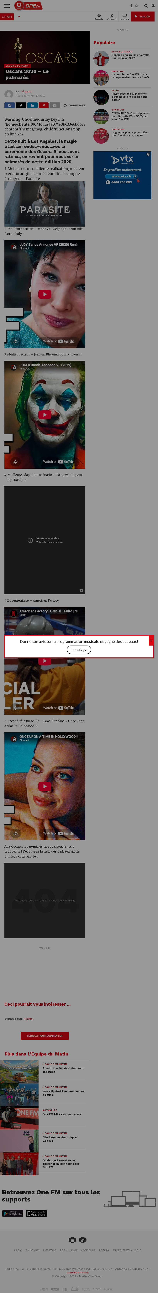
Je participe (79, 650)
